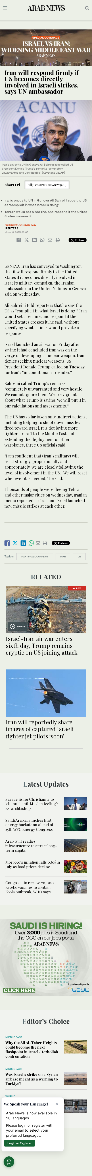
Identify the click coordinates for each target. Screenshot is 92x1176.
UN (79, 556)
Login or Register (19, 1143)
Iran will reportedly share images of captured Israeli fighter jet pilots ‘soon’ (39, 729)
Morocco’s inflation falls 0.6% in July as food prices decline (32, 864)
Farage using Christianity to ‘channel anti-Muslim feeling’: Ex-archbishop (31, 804)
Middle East (13, 1037)
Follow (79, 240)
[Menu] (5, 8)
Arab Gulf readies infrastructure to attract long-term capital (31, 846)
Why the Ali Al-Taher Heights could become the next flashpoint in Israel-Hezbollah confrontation (31, 1049)
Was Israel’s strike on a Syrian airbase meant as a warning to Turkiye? (31, 1079)
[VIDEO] (46, 609)
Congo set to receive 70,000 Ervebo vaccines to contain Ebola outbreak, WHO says (29, 887)
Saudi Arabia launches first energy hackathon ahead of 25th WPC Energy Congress (29, 825)
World (10, 1096)
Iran (63, 556)
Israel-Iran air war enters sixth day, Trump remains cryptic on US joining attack (41, 645)
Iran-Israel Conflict (34, 556)
